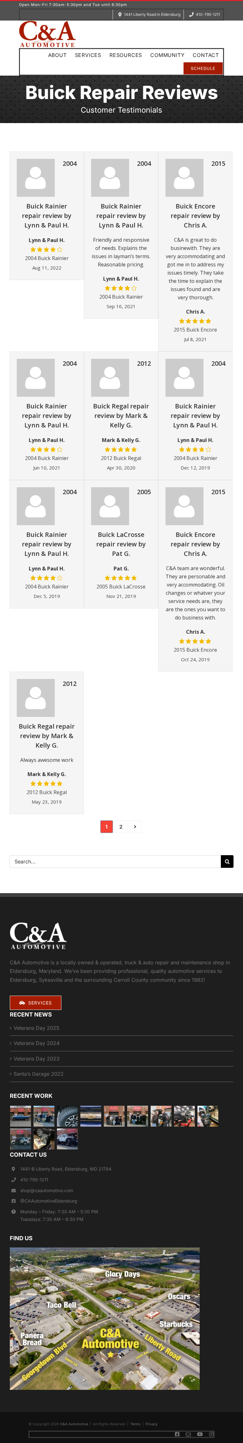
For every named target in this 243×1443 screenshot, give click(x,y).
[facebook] (177, 1434)
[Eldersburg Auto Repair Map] (105, 1250)
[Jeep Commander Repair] (161, 1116)
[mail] (188, 1434)
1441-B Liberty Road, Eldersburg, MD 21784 (65, 1169)
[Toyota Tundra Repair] (67, 1116)
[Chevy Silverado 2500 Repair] (208, 1116)
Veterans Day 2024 (36, 1043)
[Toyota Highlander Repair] (138, 1116)
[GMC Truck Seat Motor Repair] (44, 1139)
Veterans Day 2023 (36, 1058)
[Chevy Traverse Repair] (44, 1116)
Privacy (152, 1424)
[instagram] (211, 1434)
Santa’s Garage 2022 (39, 1074)
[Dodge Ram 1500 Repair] (21, 1116)
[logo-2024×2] (47, 23)
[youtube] (200, 1434)
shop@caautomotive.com (46, 1190)
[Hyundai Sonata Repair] (21, 1139)
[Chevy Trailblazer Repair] (91, 1116)
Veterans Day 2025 (36, 1028)
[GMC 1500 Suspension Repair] (114, 1116)
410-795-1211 (34, 1179)
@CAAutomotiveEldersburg (48, 1201)
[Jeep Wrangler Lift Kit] (67, 1139)
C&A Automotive (74, 1424)
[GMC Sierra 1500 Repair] (185, 1116)
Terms (135, 1424)
